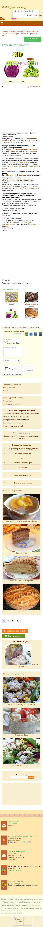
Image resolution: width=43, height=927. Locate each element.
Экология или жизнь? (15, 883)
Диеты (5, 398)
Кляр (31, 319)
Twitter (24, 842)
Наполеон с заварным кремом (22, 580)
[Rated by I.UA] (28, 925)
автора (14, 904)
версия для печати (35, 86)
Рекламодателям (14, 838)
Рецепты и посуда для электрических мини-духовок (31, 304)
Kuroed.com (4, 910)
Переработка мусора (15, 881)
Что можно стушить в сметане (12, 304)
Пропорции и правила (12, 384)
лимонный (10, 186)
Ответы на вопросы (11, 319)
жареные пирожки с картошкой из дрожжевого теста (21, 167)
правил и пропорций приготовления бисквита (17, 180)
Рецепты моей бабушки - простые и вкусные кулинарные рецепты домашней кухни (20, 906)
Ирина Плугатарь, (7, 898)
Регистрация (37, 15)
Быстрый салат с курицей (22, 765)
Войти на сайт (13, 821)
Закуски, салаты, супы (23, 463)
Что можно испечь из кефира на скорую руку (21, 413)
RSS (29, 842)
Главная (5, 32)
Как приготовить (33, 32)
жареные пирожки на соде (18, 162)
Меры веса (12, 853)
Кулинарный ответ (15, 870)
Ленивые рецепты (28, 665)
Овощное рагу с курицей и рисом (21, 704)
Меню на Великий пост (12, 404)
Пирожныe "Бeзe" (21, 735)
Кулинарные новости (16, 857)
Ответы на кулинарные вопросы (15, 33)
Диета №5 (13, 398)
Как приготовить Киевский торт (16, 420)
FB (8, 842)
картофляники (30, 151)
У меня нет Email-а (14, 343)
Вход (29, 15)
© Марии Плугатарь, (10, 913)
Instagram (17, 842)
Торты (21, 398)
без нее (26, 153)
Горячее (23, 458)
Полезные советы (17, 32)
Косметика (12, 859)
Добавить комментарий (13, 374)
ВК (11, 842)
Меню (5, 391)
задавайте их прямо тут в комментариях (17, 223)
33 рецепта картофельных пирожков (21, 149)
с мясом (18, 155)
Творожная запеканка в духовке (16, 416)
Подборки (23, 467)
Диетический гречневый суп (14, 423)
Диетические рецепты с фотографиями (21, 521)
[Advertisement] (21, 109)
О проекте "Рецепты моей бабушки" (22, 836)
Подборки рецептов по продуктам (23, 449)
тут (32, 164)
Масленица (7, 401)
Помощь (11, 825)
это (14, 201)
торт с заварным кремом (29, 188)
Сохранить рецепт (32, 39)
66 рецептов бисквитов (16, 175)
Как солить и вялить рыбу (13, 426)
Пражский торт (22, 553)
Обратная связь (14, 840)
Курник (21, 611)
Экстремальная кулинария (18, 851)
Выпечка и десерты (23, 453)
